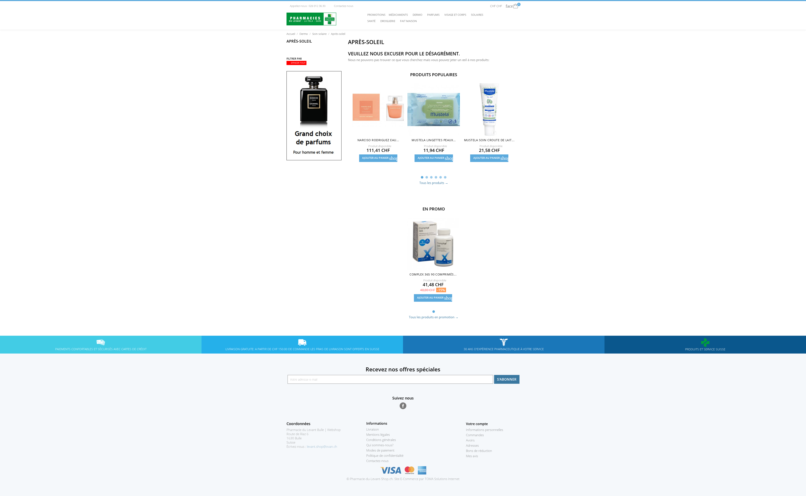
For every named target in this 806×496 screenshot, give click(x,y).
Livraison (372, 429)
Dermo (418, 15)
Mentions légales (378, 434)
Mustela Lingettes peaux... (434, 140)
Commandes (475, 435)
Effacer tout (297, 62)
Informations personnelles (484, 430)
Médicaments (399, 15)
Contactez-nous (342, 6)
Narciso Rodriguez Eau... (378, 140)
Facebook (403, 405)
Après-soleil (299, 41)
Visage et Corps (456, 15)
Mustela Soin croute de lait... (489, 140)
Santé (372, 21)
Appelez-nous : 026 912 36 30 (306, 6)
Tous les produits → (433, 183)
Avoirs (470, 440)
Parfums (434, 15)
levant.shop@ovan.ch (322, 446)
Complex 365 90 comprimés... (433, 274)
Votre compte (477, 424)
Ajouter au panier (379, 158)
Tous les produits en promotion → (433, 317)
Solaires (478, 15)
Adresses (472, 445)
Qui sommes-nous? (379, 445)
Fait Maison (408, 21)
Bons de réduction (479, 451)
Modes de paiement (380, 450)
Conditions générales (381, 440)
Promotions (376, 15)
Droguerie (388, 21)
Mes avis (472, 456)
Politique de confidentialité (384, 455)
